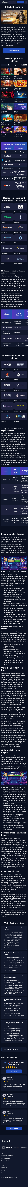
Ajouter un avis (14, 1071)
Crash (18, 65)
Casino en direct (12, 65)
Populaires (4, 65)
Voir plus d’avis (14, 1128)
